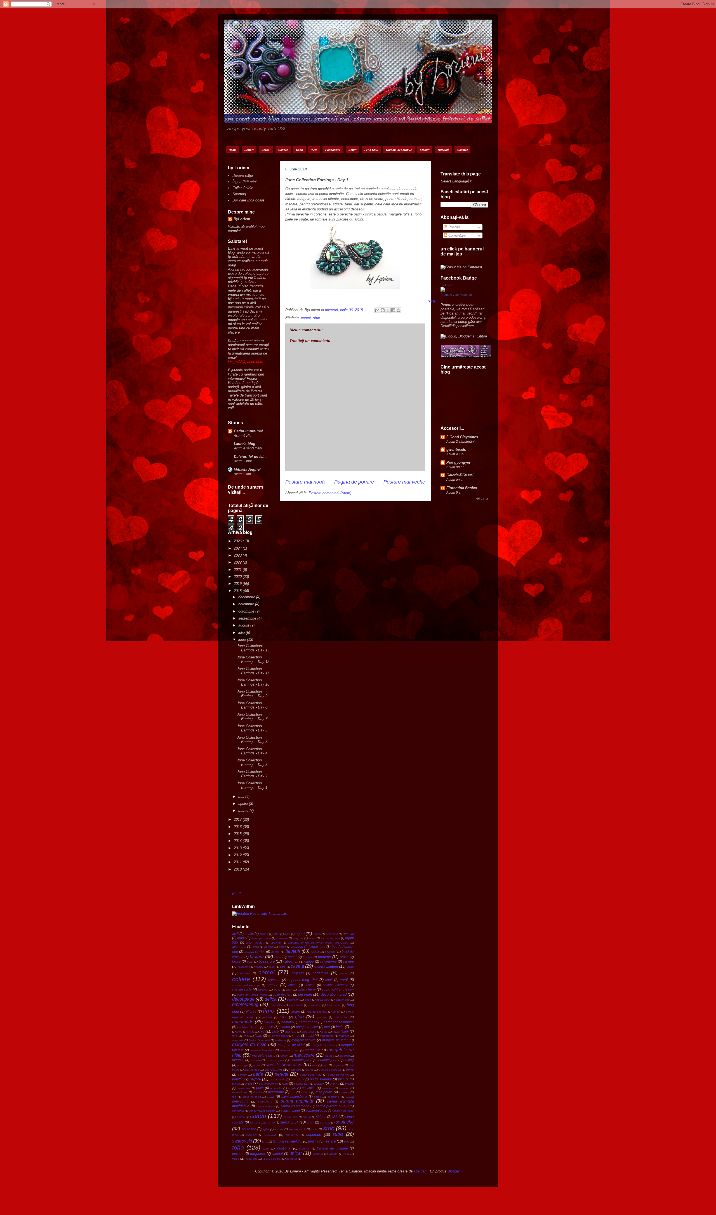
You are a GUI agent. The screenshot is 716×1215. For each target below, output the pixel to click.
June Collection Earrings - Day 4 (252, 751)
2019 (238, 583)
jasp (275, 1031)
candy (259, 966)
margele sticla (289, 1050)
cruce (277, 989)
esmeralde (276, 1005)
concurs (274, 980)
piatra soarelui (321, 1079)
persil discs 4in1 (311, 1074)
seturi (258, 1116)
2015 (238, 834)
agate (300, 934)
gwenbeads (456, 449)
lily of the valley (278, 1035)
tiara (347, 1141)
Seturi (352, 149)
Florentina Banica (461, 488)
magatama (327, 1035)
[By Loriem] (443, 290)
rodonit (305, 1092)
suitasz (270, 1134)
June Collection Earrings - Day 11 (253, 671)
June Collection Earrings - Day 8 (252, 705)
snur (310, 1122)
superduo (313, 1134)
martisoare (304, 1055)
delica (271, 999)
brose (236, 961)
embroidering (245, 1004)
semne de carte (343, 1110)
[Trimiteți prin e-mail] (377, 310)
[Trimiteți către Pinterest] (398, 310)
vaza (235, 1158)
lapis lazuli (341, 1031)
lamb (324, 1031)
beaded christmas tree (308, 946)
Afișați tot (482, 498)
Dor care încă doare (248, 200)
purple (292, 1088)
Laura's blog (244, 444)
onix (325, 1065)
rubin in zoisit (251, 1096)
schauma (238, 1110)
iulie (242, 632)
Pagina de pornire (354, 482)
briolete (307, 957)
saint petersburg (294, 1096)
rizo (293, 1092)
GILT (283, 1017)
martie (243, 810)
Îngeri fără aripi (244, 182)
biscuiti (315, 951)
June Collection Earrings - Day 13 (253, 648)
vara (346, 1153)
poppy (319, 1083)
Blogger (453, 1171)
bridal (292, 957)
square (279, 1129)
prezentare (244, 1088)
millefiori (345, 1055)
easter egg (343, 999)
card (283, 966)
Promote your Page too (456, 294)
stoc (316, 318)
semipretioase (316, 1110)
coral (344, 980)
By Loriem (447, 285)
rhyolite (257, 1092)
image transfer (307, 1027)
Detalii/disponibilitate (457, 326)
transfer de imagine (332, 1148)
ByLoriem (242, 219)
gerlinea (267, 1017)
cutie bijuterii (282, 994)
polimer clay (301, 1083)
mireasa (238, 1060)
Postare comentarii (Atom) (330, 493)
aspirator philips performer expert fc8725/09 (318, 942)
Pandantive (333, 149)
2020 (238, 576)
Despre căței (242, 175)
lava (234, 1035)
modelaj (256, 1060)
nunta (257, 1065)
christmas (321, 973)
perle (258, 1074)
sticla (314, 1129)
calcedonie (328, 961)
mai (241, 796)
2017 (238, 819)
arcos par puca (330, 938)
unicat (295, 1153)
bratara (257, 956)
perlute (281, 1074)
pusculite (308, 1088)
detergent (293, 999)
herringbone (308, 1022)
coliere (241, 979)
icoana (285, 1027)
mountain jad (299, 1060)
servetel (241, 1116)
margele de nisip (249, 1044)
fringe (336, 1011)
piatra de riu (278, 1079)
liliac (258, 1035)
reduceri (344, 1088)
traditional (283, 1148)
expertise (315, 1005)
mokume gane (275, 1060)
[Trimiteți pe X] (388, 310)
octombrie (246, 611)
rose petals (324, 1092)
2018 (238, 591)
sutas (338, 1134)
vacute (333, 1153)
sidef (336, 1116)
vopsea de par (272, 1158)
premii (334, 1083)
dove (308, 999)
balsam (269, 946)
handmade (242, 1021)
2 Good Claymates (462, 437)
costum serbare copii (246, 985)
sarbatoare (265, 1101)
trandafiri (304, 1148)
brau (277, 957)
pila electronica (268, 1083)
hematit (287, 1022)
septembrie (247, 618)
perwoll (237, 1079)
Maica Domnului (259, 1040)
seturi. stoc (291, 1116)
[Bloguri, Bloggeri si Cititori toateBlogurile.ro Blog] (464, 336)
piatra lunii (297, 1079)
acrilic (249, 933)
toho (238, 1147)
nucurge (242, 1065)
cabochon (290, 961)
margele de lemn (335, 1040)
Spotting (239, 194)
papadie (296, 1069)
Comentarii (456, 235)
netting (348, 1060)
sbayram (421, 1171)
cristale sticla (242, 989)
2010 (238, 869)
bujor (250, 961)
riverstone (276, 1092)
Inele (314, 149)
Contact (462, 149)
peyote (255, 1079)
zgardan (291, 1158)
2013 (238, 848)
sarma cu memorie (295, 1106)
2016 (238, 827)
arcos (311, 938)
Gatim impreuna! (248, 431)
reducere (327, 1088)
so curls (325, 1122)
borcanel (330, 951)
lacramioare (309, 1031)
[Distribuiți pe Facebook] (393, 310)
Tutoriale (443, 149)
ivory (239, 1031)
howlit (269, 1027)
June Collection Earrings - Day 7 (252, 716)
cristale (310, 985)
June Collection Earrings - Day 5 (252, 739)
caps (271, 966)
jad (262, 1031)
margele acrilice (303, 1040)
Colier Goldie (242, 188)
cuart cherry (306, 989)
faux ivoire (334, 1005)
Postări (453, 227)
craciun (272, 985)
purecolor (276, 1088)
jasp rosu (290, 1031)
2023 (238, 555)
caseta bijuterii (326, 966)
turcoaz (237, 1153)
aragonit (298, 938)
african (264, 933)
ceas (350, 966)
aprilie (243, 803)
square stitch (297, 1129)
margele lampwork (262, 1050)
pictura (343, 1079)
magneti (344, 1035)
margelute (312, 1050)
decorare (305, 994)
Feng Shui (371, 149)
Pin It (236, 894)
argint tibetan (255, 942)
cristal (292, 985)
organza (338, 1065)
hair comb (341, 1017)
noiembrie (246, 604)
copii (329, 980)
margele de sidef (291, 1045)
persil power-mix (338, 1074)
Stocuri (425, 149)
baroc (282, 946)
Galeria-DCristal (460, 475)
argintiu (276, 942)
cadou (309, 961)
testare (330, 1141)
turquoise (257, 1153)
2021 (238, 569)
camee (348, 961)
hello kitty (270, 1022)
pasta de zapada (330, 1069)
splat (266, 1129)
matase (329, 1055)
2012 (238, 855)
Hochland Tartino (248, 1027)
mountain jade (326, 1060)
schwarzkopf (290, 1110)
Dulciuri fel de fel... (250, 456)
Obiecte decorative (399, 149)
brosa (344, 957)
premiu (349, 1083)
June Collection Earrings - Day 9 (252, 693)
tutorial (277, 1153)
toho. (266, 1148)
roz (234, 1096)
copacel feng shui (302, 980)
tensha (313, 1141)
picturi (236, 1083)
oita (314, 1065)
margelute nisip (263, 1055)
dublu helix (323, 999)
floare (295, 1011)
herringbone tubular (339, 1022)
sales (317, 1096)
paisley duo (251, 1069)
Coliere (283, 149)
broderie (324, 957)
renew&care (240, 1092)
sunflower (292, 1134)
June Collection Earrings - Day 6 (252, 728)
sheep (307, 1116)
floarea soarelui (317, 1011)
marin (284, 1055)
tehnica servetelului (287, 1141)
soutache (345, 1122)
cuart (289, 989)
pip (285, 1083)
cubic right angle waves (252, 994)
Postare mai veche (404, 482)
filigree (251, 1011)
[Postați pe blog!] (382, 310)
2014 (238, 841)
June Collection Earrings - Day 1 (252, 785)
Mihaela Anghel (247, 469)
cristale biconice (335, 985)
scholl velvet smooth (262, 1110)
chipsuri (298, 973)
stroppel (251, 1134)
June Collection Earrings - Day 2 (252, 774)
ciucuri (344, 973)
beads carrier (254, 951)
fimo (268, 1010)
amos (241, 938)
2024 (238, 548)
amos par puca (261, 938)
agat (287, 933)
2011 (238, 862)
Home (233, 149)
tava (265, 1141)
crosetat (263, 989)
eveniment (296, 1005)
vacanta (318, 1153)
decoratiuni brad (334, 994)
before (275, 951)
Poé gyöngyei (458, 462)
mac (297, 1035)
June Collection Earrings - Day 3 (252, 762)
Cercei (266, 149)
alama (317, 933)
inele (339, 1027)
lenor (246, 1035)
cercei (306, 318)
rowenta (344, 1092)
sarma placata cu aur (332, 1106)
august (244, 625)
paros (310, 1069)
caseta (297, 966)
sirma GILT (289, 1122)
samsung (333, 1096)
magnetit (237, 1040)
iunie (242, 639)
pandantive (273, 1069)
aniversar (282, 938)
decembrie (247, 597)
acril (235, 933)
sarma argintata (297, 1101)
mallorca (280, 1040)
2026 (238, 541)
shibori (321, 1116)
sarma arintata (265, 1106)
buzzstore (267, 961)
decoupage (243, 999)
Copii (299, 149)
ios (352, 1027)
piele (248, 1083)
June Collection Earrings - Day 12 (253, 659)
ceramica (244, 973)
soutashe (248, 1129)
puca (260, 1088)
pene (350, 1069)
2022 (238, 562)
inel (327, 1027)
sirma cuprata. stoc (262, 1122)
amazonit (332, 933)
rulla (270, 1096)
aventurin (239, 946)
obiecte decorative (284, 1064)
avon (256, 946)
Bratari (249, 149)
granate (322, 1017)
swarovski (242, 1141)
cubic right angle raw (338, 989)
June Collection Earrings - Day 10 (253, 682)
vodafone (251, 1158)
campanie (243, 966)
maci (310, 1035)
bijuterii (293, 951)
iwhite (251, 1031)
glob (299, 1016)
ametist (348, 933)
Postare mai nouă (305, 482)
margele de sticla (323, 1045)
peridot (242, 1074)
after (276, 933)
